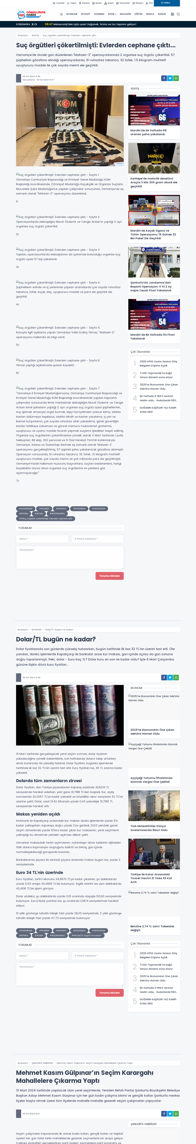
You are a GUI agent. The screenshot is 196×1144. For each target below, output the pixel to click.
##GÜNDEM (79, 508)
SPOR (111, 14)
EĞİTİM (138, 14)
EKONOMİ (71, 14)
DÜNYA (150, 14)
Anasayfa (23, 35)
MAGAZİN (125, 14)
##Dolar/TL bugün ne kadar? (87, 935)
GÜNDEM (99, 14)
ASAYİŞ (35, 35)
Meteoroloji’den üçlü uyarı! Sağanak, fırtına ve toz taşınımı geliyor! (90, 24)
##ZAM (39, 513)
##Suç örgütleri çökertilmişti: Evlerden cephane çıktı (45, 518)
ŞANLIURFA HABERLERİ (42, 1063)
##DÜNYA (61, 508)
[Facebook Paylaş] (164, 78)
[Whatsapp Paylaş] (176, 78)
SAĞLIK (162, 14)
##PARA (23, 513)
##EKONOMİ (98, 508)
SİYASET (85, 14)
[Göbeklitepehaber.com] (31, 14)
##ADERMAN (25, 508)
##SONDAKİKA (57, 513)
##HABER (44, 508)
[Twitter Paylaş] (170, 78)
